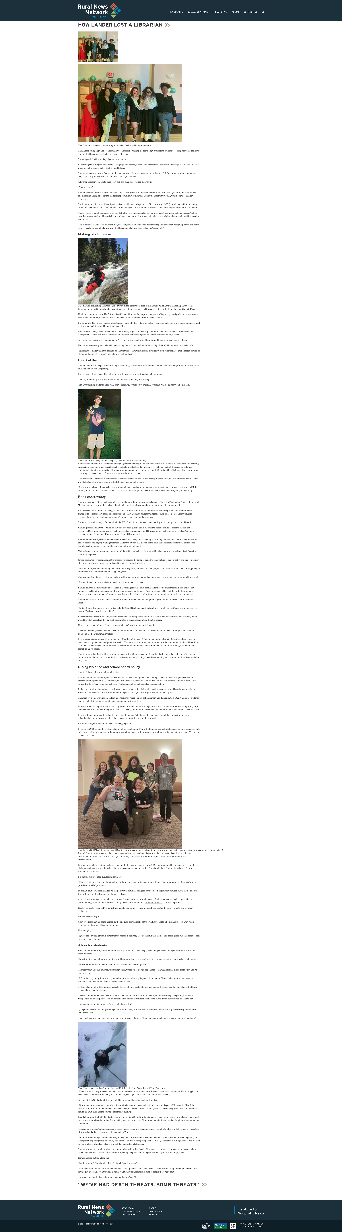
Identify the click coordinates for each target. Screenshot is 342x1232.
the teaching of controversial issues (149, 853)
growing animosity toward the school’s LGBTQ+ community (157, 193)
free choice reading (162, 467)
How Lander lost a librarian (99, 1177)
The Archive (219, 12)
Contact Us (251, 12)
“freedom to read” (153, 903)
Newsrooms (176, 12)
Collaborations (197, 12)
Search (153, 1215)
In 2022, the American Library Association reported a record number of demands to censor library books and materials (135, 512)
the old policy (174, 560)
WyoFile (133, 1177)
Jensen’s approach (113, 625)
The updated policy (87, 631)
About (235, 12)
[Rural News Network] (99, 10)
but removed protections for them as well (136, 681)
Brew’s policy (185, 617)
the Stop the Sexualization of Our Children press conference (116, 591)
